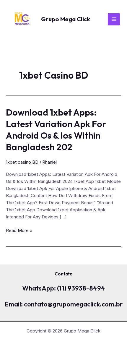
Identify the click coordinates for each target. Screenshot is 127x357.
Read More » (19, 230)
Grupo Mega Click (65, 19)
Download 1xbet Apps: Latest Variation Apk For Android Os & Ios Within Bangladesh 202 (56, 129)
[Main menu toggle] (114, 19)
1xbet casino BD (22, 162)
